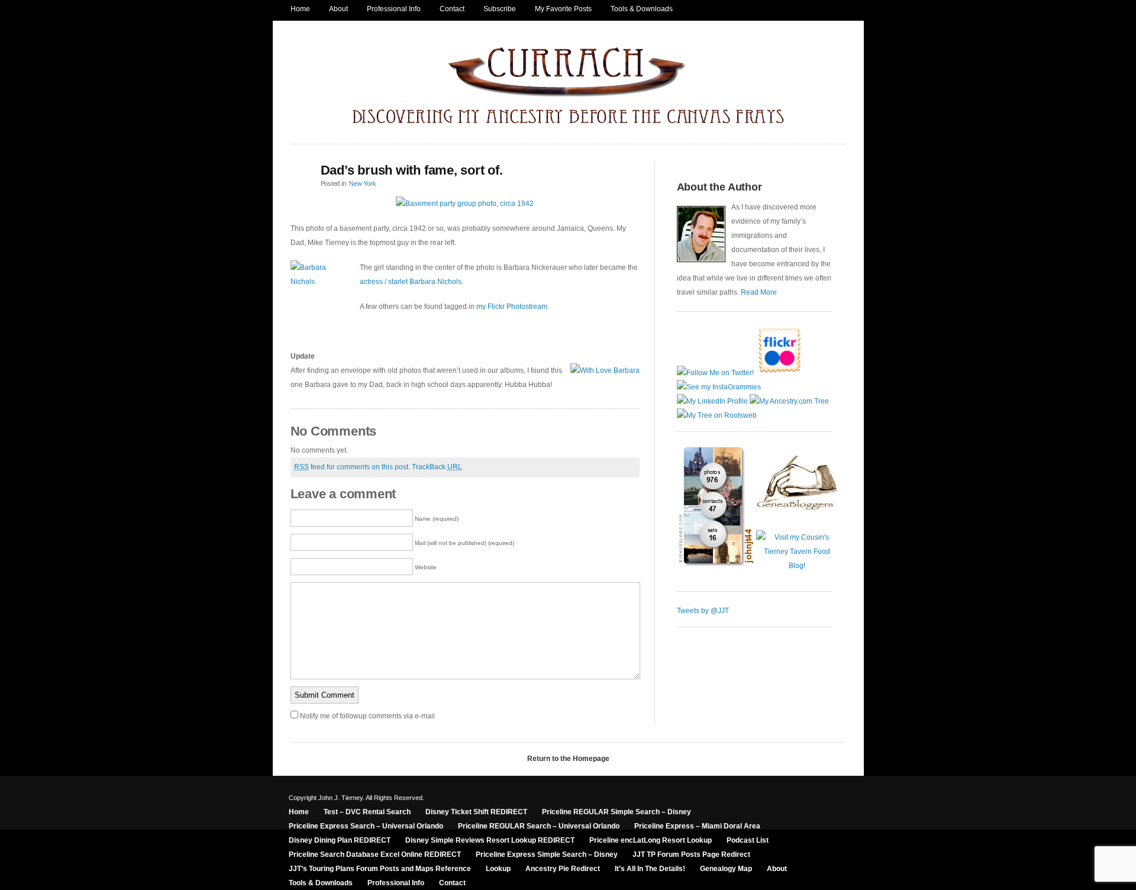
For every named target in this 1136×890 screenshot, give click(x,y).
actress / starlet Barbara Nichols (411, 282)
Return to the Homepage (568, 758)
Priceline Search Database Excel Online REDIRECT (375, 854)
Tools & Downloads (642, 9)
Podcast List (748, 840)
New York (362, 183)
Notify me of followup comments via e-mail (367, 716)
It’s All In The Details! (650, 869)
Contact (452, 9)
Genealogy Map (726, 869)
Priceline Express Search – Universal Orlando (366, 826)
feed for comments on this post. (352, 467)
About (338, 9)
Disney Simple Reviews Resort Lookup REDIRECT (490, 840)
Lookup (498, 869)
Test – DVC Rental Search (367, 812)
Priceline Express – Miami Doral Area (697, 826)
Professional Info (394, 9)
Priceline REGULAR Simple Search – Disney (616, 812)
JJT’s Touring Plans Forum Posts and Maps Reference (380, 869)
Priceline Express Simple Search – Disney (547, 854)
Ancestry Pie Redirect (562, 869)
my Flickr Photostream (511, 306)
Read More (759, 292)
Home (300, 9)
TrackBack (437, 467)
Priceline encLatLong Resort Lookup (650, 840)
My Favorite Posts (563, 9)
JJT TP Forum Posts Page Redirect (691, 854)
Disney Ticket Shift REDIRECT (476, 812)
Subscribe (499, 9)
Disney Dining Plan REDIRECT (339, 840)
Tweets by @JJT (703, 611)
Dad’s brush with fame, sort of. (412, 170)
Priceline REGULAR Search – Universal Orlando (538, 826)
